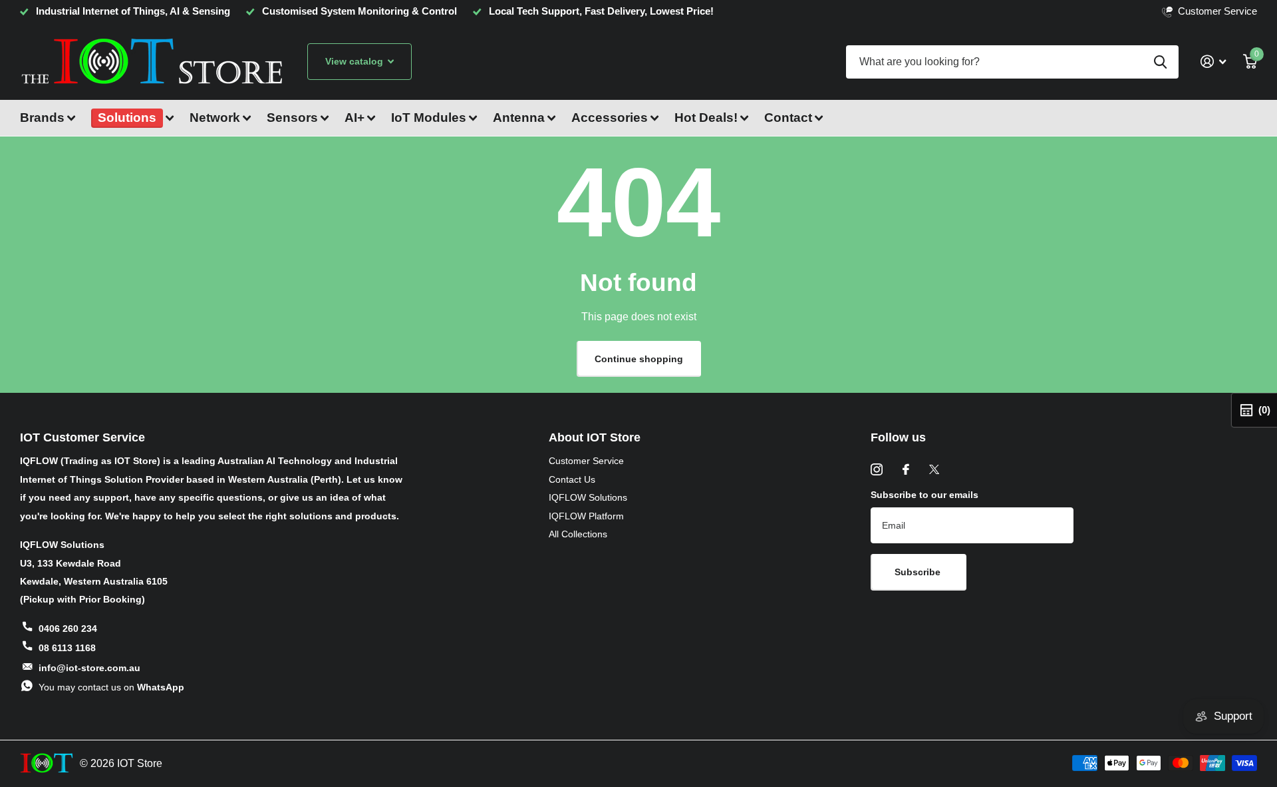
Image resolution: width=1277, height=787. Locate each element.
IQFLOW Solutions (588, 497)
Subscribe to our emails (924, 494)
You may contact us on (111, 687)
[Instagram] (877, 469)
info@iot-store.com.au (89, 667)
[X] (934, 469)
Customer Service (586, 460)
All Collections (578, 534)
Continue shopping (639, 359)
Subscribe (919, 572)
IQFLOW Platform (586, 516)
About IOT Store (594, 437)
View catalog (355, 61)
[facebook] (906, 469)
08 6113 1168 (67, 648)
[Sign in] (1213, 62)
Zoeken (1160, 62)
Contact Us (572, 479)
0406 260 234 (68, 628)
